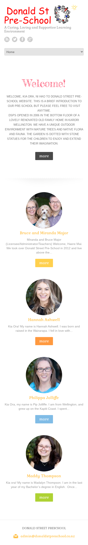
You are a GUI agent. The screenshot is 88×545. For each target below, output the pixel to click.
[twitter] (14, 39)
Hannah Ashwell (44, 319)
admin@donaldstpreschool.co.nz (48, 536)
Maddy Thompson (44, 475)
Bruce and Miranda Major (44, 232)
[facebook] (22, 39)
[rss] (7, 39)
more (44, 155)
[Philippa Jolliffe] (44, 378)
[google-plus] (30, 39)
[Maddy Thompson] (44, 456)
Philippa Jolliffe (44, 397)
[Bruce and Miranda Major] (44, 213)
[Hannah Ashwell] (44, 300)
